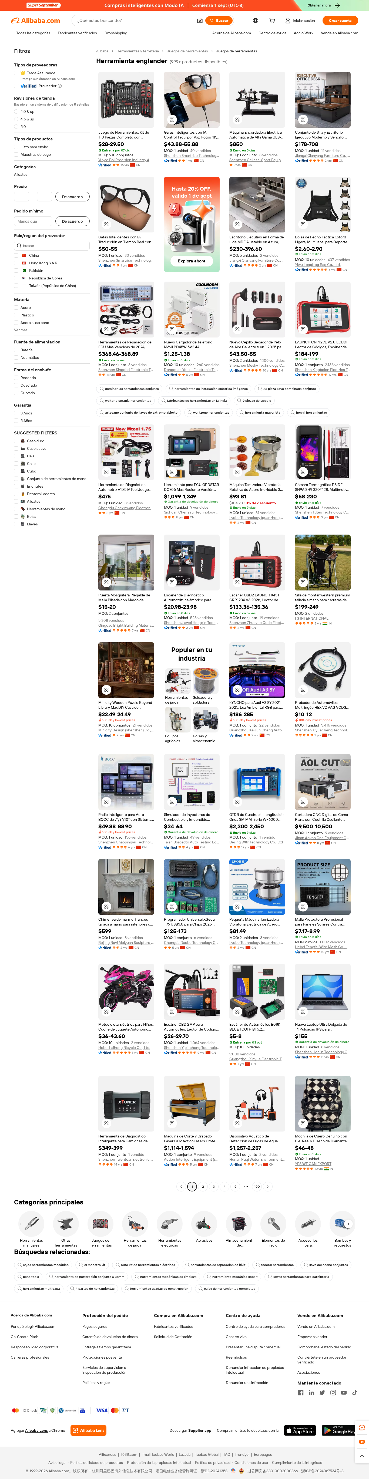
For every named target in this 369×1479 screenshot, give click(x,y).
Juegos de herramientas (187, 51)
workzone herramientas (211, 412)
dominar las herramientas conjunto (132, 389)
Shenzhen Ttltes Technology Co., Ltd (323, 512)
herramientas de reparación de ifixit (218, 1265)
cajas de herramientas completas (229, 1289)
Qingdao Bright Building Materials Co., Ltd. (126, 625)
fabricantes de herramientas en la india (197, 401)
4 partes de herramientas (95, 1289)
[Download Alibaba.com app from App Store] (300, 1430)
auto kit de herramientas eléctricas (148, 1265)
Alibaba (102, 51)
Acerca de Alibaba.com (31, 1315)
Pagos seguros (94, 1326)
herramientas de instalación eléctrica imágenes (211, 389)
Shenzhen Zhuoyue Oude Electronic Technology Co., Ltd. (257, 622)
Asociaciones (308, 1372)
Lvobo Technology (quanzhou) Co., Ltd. (257, 517)
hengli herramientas (311, 412)
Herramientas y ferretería (137, 51)
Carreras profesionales (30, 1357)
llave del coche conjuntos (328, 1265)
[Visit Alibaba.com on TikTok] (354, 1392)
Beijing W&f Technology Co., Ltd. (256, 842)
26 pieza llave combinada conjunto (289, 389)
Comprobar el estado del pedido (324, 1347)
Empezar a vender (312, 1337)
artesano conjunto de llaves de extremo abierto (141, 412)
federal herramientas (277, 1265)
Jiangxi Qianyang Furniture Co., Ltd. (323, 155)
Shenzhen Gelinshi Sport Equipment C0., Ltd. (257, 160)
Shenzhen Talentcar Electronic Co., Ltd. (126, 1159)
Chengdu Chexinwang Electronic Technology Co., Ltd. (126, 508)
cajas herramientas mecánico (46, 1265)
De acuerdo (72, 196)
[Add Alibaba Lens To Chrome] (88, 1430)
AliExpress (107, 1454)
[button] (200, 20)
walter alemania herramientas (128, 401)
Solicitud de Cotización (173, 1337)
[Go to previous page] (181, 1186)
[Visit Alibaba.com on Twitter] (322, 1392)
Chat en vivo (236, 1337)
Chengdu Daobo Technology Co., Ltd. (192, 942)
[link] (362, 1428)
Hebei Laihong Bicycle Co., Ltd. (124, 1047)
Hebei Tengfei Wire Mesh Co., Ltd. (323, 947)
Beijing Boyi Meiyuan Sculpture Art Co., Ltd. (126, 942)
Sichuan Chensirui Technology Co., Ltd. (192, 512)
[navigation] (52, 619)
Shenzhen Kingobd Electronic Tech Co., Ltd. (126, 369)
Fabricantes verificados (173, 1326)
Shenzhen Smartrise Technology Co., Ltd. (192, 155)
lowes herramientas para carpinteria (301, 1277)
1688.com (129, 1454)
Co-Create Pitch (24, 1337)
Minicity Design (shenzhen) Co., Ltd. (126, 730)
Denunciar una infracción (247, 1382)
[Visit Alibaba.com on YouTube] (344, 1392)
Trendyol (242, 1454)
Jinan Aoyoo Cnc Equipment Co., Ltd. (323, 838)
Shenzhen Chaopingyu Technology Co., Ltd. (126, 842)
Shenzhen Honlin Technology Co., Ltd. (323, 1052)
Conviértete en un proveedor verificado (321, 1359)
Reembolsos (236, 1357)
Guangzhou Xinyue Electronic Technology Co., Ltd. (257, 1059)
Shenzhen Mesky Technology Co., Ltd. (257, 365)
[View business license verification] (233, 1471)
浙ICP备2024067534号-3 (322, 1471)
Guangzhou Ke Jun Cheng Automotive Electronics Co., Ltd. (257, 730)
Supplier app (200, 1430)
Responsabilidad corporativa (34, 1347)
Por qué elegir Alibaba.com (33, 1326)
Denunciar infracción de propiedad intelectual (255, 1370)
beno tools (31, 1277)
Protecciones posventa (102, 1357)
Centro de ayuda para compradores (255, 1326)
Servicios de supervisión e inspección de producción (104, 1370)
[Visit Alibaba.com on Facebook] (300, 1392)
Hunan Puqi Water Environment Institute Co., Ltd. (257, 1159)
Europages (263, 1454)
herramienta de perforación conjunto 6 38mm (90, 1277)
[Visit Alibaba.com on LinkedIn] (311, 1392)
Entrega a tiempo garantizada (106, 1347)
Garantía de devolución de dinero (110, 1337)
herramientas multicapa (41, 1289)
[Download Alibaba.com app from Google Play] (340, 1430)
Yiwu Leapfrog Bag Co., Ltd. (318, 264)
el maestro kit (94, 1265)
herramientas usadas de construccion (159, 1289)
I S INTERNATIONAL (311, 618)
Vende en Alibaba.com (316, 1326)
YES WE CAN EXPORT (313, 1163)
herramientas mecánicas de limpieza (168, 1277)
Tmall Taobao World (158, 1454)
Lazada (184, 1454)
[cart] (273, 21)
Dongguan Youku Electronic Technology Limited (192, 369)
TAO (226, 1454)
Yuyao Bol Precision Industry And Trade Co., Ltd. (126, 160)
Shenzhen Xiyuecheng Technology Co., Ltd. (323, 730)
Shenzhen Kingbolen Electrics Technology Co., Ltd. (323, 369)
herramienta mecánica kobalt (235, 1277)
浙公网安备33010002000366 (272, 1471)
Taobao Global (207, 1454)
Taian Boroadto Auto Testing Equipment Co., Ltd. (192, 842)
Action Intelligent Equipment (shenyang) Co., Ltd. (192, 1159)
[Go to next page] (268, 1186)
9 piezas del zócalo (257, 401)
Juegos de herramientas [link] (236, 51)
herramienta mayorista (262, 412)
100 (257, 1186)
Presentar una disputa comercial (253, 1347)
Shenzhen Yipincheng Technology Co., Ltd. (192, 1047)
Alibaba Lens (36, 1430)
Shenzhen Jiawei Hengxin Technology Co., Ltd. (192, 622)
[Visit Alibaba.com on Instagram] (333, 1392)
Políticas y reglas (96, 1382)
